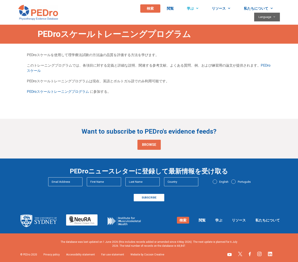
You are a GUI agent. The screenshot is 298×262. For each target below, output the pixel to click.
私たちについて (256, 8)
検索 (150, 8)
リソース (219, 8)
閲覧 (170, 8)
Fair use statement (112, 254)
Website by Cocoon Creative (147, 254)
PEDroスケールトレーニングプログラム (58, 92)
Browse (149, 145)
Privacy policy (51, 254)
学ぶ (190, 8)
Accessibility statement (80, 254)
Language (265, 17)
